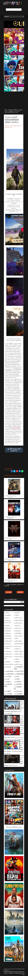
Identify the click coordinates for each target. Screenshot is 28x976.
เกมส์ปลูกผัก (7, 631)
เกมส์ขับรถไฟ (17, 618)
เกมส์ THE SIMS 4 (18, 694)
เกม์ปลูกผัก (17, 613)
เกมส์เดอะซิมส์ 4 (18, 620)
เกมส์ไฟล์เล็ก (7, 636)
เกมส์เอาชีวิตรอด (9, 664)
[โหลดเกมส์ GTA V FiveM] (14, 824)
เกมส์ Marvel (7, 682)
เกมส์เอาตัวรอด (18, 664)
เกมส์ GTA (6, 679)
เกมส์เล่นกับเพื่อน (18, 644)
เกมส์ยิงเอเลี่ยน (18, 641)
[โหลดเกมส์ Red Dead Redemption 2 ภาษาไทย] (14, 881)
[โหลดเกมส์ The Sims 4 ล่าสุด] (14, 961)
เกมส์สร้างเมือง (18, 654)
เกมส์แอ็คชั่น (10, 111)
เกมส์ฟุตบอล (7, 633)
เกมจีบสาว (7, 613)
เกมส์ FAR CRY (7, 676)
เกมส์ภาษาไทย (18, 636)
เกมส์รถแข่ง (7, 644)
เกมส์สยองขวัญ (18, 651)
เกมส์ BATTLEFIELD (8, 671)
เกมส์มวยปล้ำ (8, 638)
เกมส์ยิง (16, 638)
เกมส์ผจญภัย (17, 631)
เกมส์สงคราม (17, 649)
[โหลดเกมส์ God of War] (14, 854)
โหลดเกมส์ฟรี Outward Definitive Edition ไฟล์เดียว (12, 120)
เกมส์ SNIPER (7, 691)
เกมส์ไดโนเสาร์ (18, 623)
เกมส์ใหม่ (16, 659)
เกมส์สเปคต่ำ (7, 651)
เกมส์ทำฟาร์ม (8, 628)
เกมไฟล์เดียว (7, 615)
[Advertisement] (16, 99)
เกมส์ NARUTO (17, 682)
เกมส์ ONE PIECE (18, 684)
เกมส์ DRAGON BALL (19, 674)
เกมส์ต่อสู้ (10, 109)
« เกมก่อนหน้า (8, 592)
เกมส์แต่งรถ (17, 625)
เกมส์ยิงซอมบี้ (8, 641)
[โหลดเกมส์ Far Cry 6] (14, 907)
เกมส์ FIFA (16, 676)
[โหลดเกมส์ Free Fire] (14, 797)
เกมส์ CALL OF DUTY (19, 671)
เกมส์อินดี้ (16, 662)
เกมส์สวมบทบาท (20, 584)
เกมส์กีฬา (16, 615)
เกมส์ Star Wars (18, 691)
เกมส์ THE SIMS (8, 694)
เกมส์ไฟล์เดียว (15, 109)
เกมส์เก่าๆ (7, 618)
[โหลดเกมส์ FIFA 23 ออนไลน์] (14, 827)
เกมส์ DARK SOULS (8, 674)
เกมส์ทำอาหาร (18, 628)
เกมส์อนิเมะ (7, 662)
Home (6, 109)
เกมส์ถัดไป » (20, 592)
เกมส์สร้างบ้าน (8, 654)
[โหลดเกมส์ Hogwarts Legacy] (14, 934)
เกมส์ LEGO (16, 679)
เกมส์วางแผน (17, 646)
